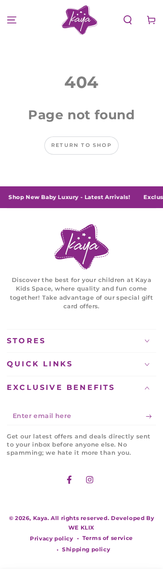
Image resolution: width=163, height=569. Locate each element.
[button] (127, 20)
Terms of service (107, 538)
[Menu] (12, 20)
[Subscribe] (151, 416)
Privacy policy (51, 538)
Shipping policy (86, 549)
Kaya (40, 518)
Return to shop (81, 145)
